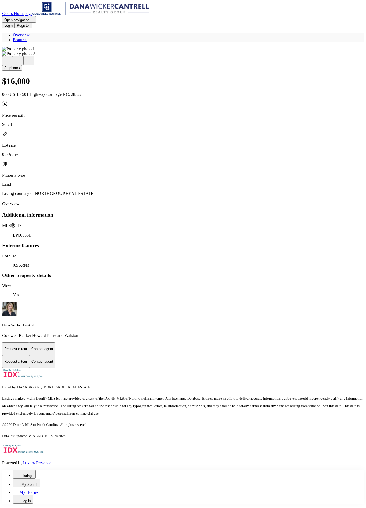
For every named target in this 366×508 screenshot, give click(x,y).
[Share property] (29, 60)
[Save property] (18, 60)
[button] (183, 49)
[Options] (7, 60)
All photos (12, 68)
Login (8, 26)
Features (20, 39)
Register (23, 26)
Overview (21, 35)
